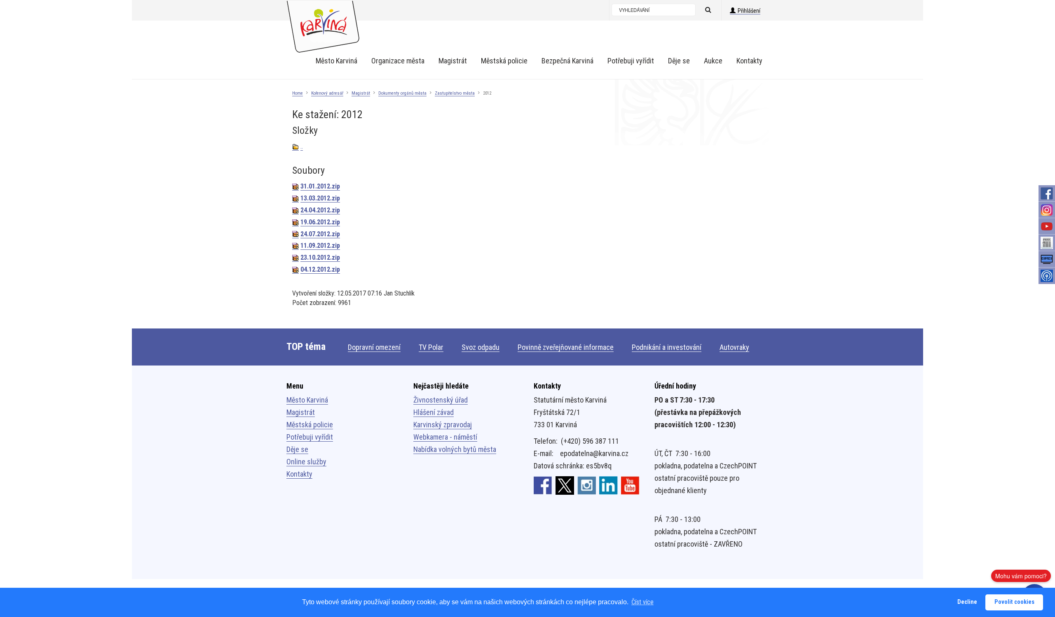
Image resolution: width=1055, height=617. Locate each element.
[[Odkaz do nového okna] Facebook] (543, 485)
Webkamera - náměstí (445, 437)
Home (297, 93)
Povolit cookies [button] (1014, 601)
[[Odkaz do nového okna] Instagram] (586, 485)
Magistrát (361, 93)
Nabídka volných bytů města (454, 449)
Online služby (306, 461)
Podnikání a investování (666, 347)
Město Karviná (307, 400)
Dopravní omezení (374, 347)
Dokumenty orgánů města (402, 93)
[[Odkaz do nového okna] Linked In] (608, 485)
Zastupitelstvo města (455, 93)
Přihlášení (749, 10)
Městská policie (309, 424)
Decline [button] (967, 601)
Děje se (297, 449)
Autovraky (734, 347)
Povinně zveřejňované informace (566, 347)
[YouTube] (1047, 226)
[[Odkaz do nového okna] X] (565, 485)
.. (301, 146)
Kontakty (299, 474)
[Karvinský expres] (1047, 259)
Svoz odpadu (480, 347)
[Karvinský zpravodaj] (1047, 243)
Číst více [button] (642, 602)
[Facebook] (1047, 193)
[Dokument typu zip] (295, 186)
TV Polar (431, 347)
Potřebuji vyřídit (309, 437)
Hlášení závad (433, 412)
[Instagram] (1047, 210)
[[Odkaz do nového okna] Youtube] (630, 485)
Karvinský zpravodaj (442, 424)
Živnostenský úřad (440, 400)
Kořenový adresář (327, 93)
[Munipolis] (1047, 276)
